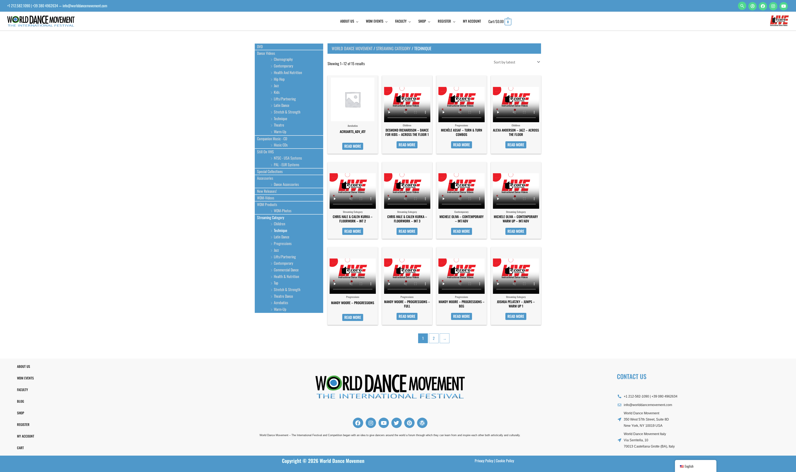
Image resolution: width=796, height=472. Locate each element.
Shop (20, 412)
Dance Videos (266, 53)
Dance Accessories (286, 184)
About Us (23, 366)
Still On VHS (265, 151)
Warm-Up (280, 131)
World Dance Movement (352, 48)
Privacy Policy (484, 460)
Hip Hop (279, 79)
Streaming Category (270, 217)
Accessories (265, 178)
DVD (260, 46)
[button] (742, 6)
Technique (280, 118)
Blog (20, 401)
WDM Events (25, 378)
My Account (25, 436)
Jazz (276, 85)
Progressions (283, 243)
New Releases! (267, 191)
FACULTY (22, 389)
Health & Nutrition (286, 276)
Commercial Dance (286, 269)
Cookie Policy (505, 460)
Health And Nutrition (288, 72)
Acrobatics (281, 302)
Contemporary (283, 65)
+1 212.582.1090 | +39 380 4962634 (32, 5)
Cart (20, 447)
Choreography (283, 59)
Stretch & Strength (287, 112)
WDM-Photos (282, 210)
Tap (276, 282)
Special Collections (270, 171)
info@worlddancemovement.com (85, 5)
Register (23, 424)
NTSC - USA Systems (288, 158)
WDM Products (267, 204)
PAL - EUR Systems (286, 164)
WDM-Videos (265, 197)
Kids (277, 92)
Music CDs (281, 145)
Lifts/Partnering (285, 98)
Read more (352, 146)
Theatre (279, 125)
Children (279, 223)
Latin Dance (281, 105)
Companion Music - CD (272, 138)
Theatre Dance (283, 296)
